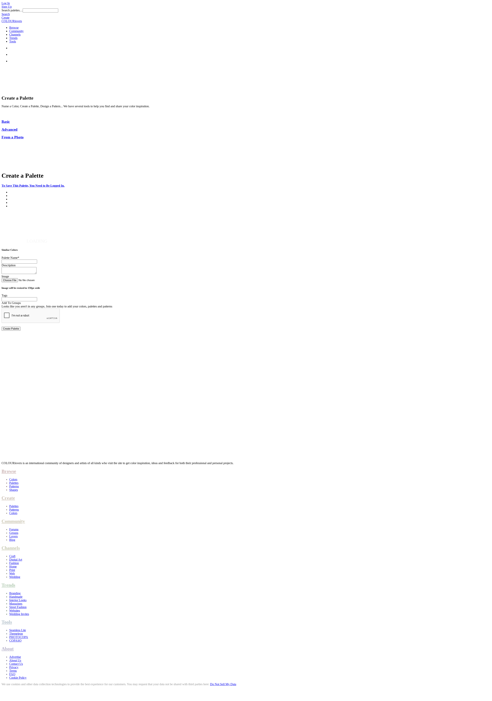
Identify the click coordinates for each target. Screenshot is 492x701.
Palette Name (10, 257)
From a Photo (13, 137)
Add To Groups (11, 303)
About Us (15, 660)
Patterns (14, 486)
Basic (6, 122)
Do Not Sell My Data (223, 684)
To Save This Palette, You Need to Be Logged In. (33, 185)
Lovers (13, 536)
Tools (12, 41)
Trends (13, 38)
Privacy (13, 667)
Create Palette (11, 328)
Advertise (15, 657)
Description (9, 265)
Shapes (13, 489)
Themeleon (16, 633)
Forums (13, 529)
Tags (4, 295)
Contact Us (16, 663)
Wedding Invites (19, 614)
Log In (6, 3)
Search (6, 14)
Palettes (13, 483)
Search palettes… (12, 10)
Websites (14, 610)
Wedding (14, 577)
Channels (15, 34)
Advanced (9, 129)
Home (13, 566)
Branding (15, 593)
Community (16, 31)
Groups (13, 532)
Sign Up (7, 6)
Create (5, 17)
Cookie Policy (18, 677)
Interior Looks (18, 600)
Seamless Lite (17, 630)
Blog (12, 539)
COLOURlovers (12, 21)
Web (12, 573)
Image (5, 276)
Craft (12, 556)
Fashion (14, 563)
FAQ (12, 674)
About (8, 648)
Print (12, 570)
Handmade (15, 596)
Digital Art (15, 559)
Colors (13, 479)
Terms (13, 670)
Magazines (15, 603)
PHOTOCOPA (18, 637)
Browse (14, 27)
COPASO (15, 640)
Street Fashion (18, 607)
